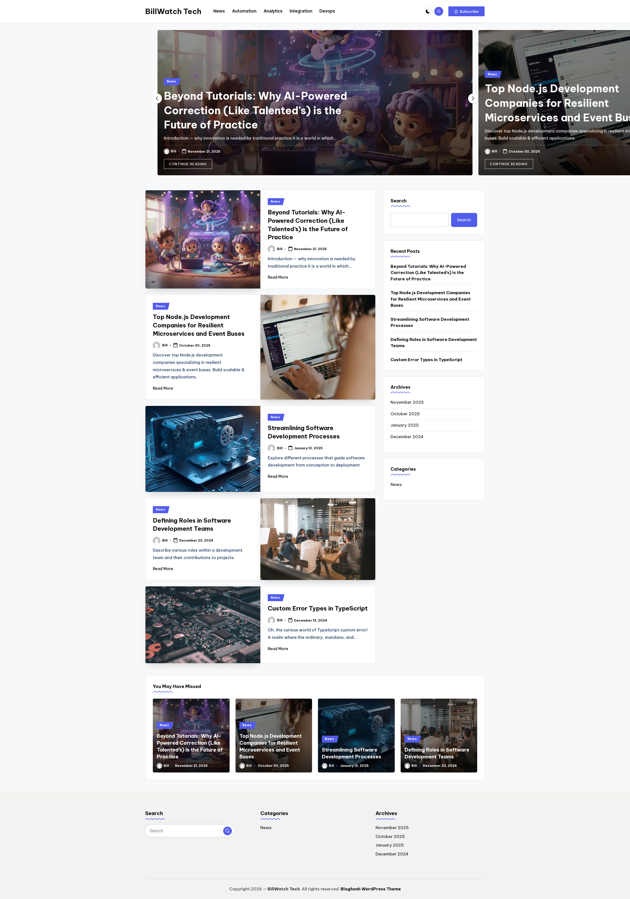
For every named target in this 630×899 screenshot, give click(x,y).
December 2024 (407, 436)
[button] (466, 11)
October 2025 (405, 414)
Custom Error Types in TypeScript (318, 608)
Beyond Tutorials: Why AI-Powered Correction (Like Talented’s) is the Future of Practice (428, 273)
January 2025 (405, 425)
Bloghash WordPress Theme (371, 889)
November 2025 (407, 402)
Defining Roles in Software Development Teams (434, 343)
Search (399, 201)
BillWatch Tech (173, 11)
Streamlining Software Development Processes (430, 322)
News (171, 74)
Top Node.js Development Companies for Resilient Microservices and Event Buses (244, 103)
